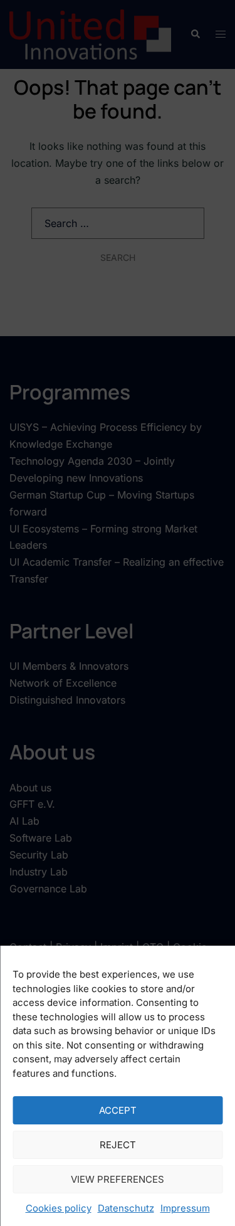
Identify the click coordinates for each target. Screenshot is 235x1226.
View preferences (117, 1179)
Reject (118, 1145)
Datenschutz (126, 1208)
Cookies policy (58, 1208)
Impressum (185, 1208)
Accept (118, 1110)
